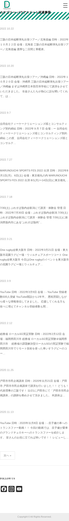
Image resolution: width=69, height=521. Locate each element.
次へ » (7, 455)
